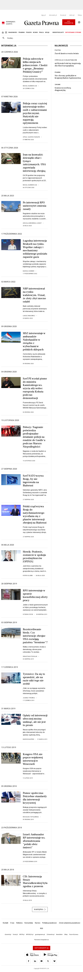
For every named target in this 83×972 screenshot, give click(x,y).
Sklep (80, 15)
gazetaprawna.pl (40, 934)
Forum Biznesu (73, 934)
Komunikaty (29, 923)
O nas (12, 923)
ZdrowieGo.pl (50, 934)
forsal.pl (63, 15)
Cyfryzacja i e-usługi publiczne (66, 60)
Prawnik (57, 72)
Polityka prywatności (49, 923)
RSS (41, 928)
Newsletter (59, 934)
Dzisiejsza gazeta (10, 23)
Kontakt (5, 923)
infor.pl (71, 15)
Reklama (19, 923)
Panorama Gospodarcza (41, 939)
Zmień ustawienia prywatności (69, 923)
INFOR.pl (21, 934)
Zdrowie (57, 84)
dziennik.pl (53, 15)
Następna (38, 909)
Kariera (37, 923)
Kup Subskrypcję (68, 22)
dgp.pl (43, 15)
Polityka (58, 50)
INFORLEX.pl (29, 934)
